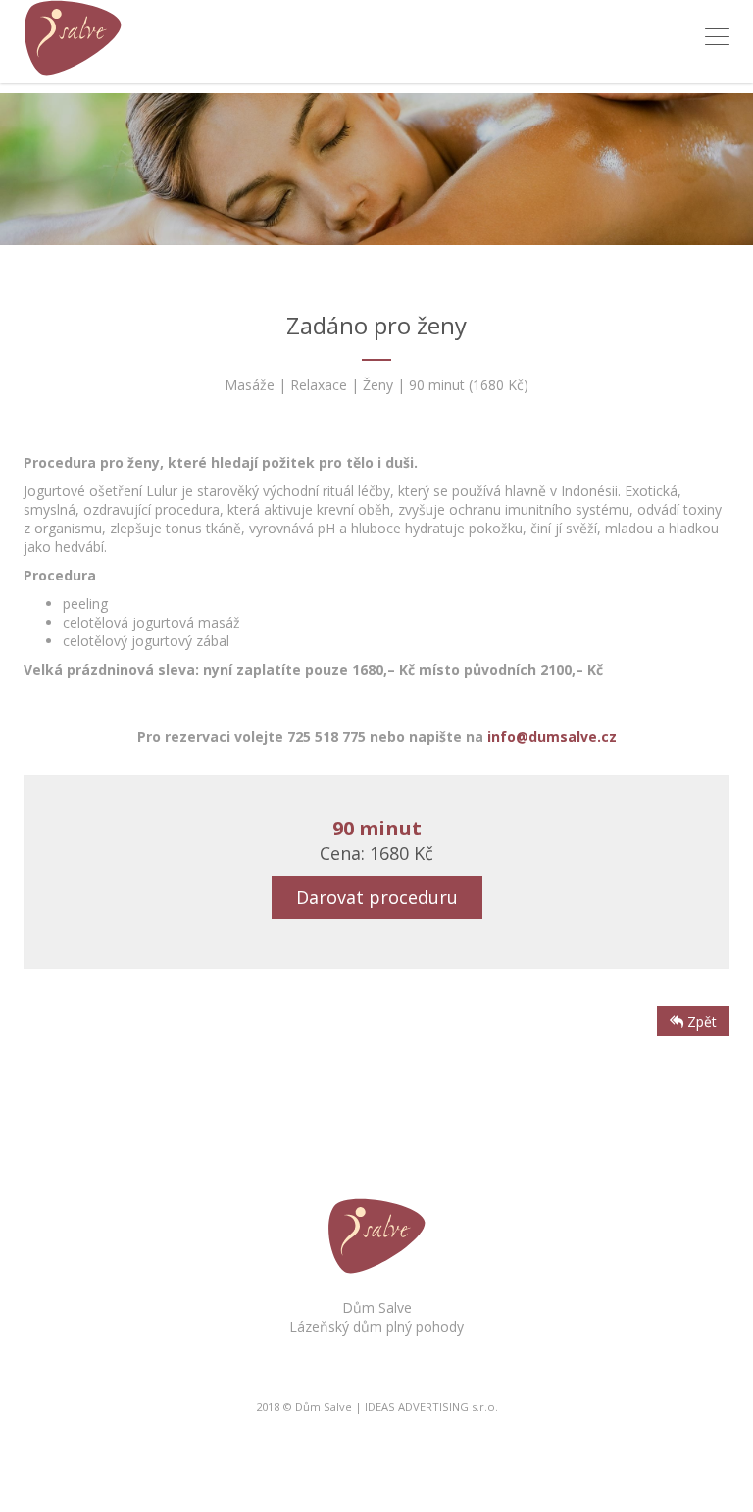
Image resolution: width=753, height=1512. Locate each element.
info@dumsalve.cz (552, 737)
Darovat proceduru (377, 897)
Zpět (700, 1021)
